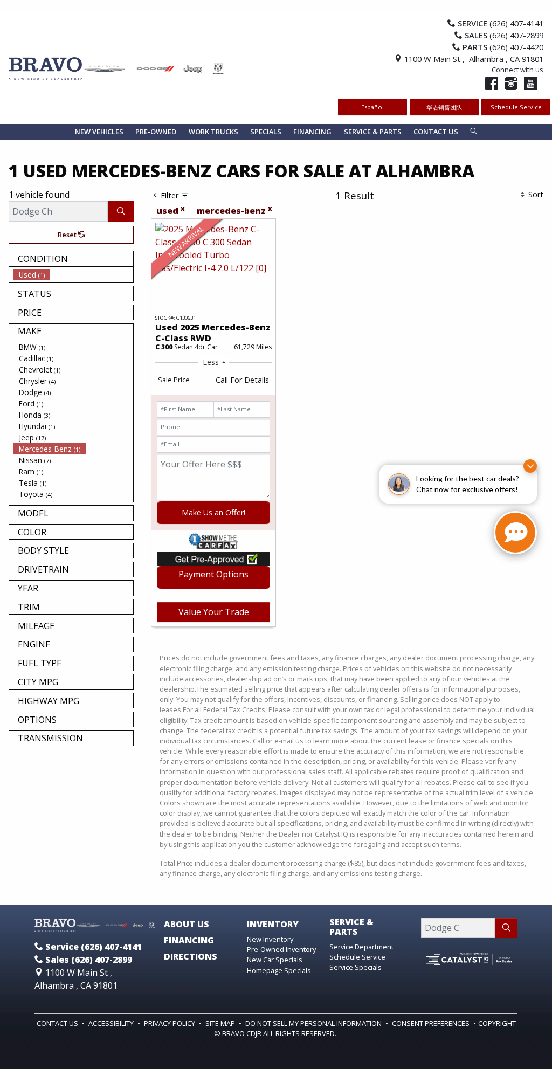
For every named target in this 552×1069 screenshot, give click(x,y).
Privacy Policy (170, 1023)
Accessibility (111, 1023)
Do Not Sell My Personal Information (314, 1023)
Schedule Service (516, 107)
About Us (186, 924)
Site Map (221, 1023)
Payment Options (213, 574)
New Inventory (270, 939)
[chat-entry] (515, 532)
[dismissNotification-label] (530, 466)
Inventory (273, 924)
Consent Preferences (431, 1023)
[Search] (121, 211)
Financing (189, 941)
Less (211, 362)
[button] (99, 132)
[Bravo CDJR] (116, 67)
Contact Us (58, 1023)
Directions (190, 957)
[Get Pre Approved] (213, 558)
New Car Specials (274, 959)
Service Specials (355, 967)
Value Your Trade (213, 612)
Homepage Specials (279, 970)
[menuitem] (73, 274)
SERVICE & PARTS (351, 927)
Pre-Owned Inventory (281, 949)
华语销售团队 (444, 107)
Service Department (361, 946)
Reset (68, 234)
